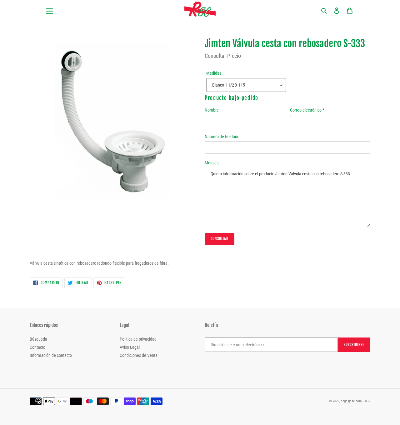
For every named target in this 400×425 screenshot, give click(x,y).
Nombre (212, 110)
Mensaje (212, 162)
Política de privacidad (138, 339)
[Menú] (75, 7)
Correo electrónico (307, 110)
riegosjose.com (351, 401)
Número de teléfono (222, 136)
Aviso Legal (130, 347)
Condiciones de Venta (139, 355)
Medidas (213, 73)
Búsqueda (38, 339)
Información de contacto (51, 355)
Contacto (37, 347)
